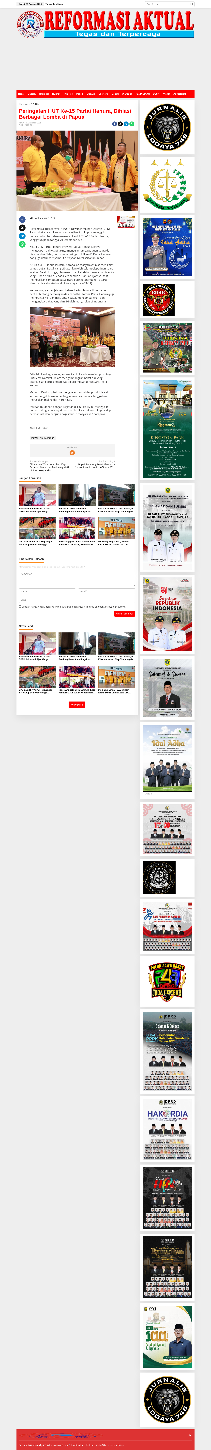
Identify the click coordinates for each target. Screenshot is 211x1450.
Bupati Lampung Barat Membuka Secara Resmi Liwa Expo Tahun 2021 (95, 464)
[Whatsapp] (131, 123)
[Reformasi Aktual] (105, 24)
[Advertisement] (105, 65)
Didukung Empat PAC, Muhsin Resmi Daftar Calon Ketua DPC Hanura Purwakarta (113, 543)
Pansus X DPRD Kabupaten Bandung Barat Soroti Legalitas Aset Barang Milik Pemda (74, 510)
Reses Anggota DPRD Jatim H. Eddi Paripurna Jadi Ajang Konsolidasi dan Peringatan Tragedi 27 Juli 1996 (77, 543)
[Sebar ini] (114, 123)
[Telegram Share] (126, 123)
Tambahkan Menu (54, 4)
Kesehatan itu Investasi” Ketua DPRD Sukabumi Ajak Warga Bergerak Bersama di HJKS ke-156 (36, 510)
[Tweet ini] (120, 123)
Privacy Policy (117, 1445)
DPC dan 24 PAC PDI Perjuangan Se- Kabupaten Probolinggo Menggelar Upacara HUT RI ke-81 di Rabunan (37, 543)
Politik (21, 125)
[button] (192, 4)
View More (77, 704)
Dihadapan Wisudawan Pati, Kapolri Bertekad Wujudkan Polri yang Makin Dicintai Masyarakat (50, 466)
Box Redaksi (77, 1445)
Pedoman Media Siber (96, 1445)
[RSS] (72, 452)
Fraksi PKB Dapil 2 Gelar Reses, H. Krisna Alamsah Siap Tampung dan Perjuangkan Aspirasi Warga (116, 510)
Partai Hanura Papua (42, 437)
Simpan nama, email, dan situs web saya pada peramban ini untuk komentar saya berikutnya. (74, 606)
